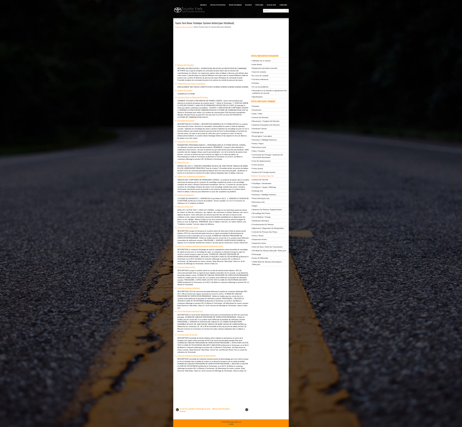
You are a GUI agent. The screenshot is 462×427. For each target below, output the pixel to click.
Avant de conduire (259, 72)
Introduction (256, 110)
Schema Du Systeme (184, 90)
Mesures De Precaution (185, 65)
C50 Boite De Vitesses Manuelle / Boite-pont (269, 251)
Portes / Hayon (258, 144)
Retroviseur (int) (258, 202)
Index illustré (257, 64)
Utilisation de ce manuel (261, 61)
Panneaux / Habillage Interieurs (264, 195)
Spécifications (257, 97)
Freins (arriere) (258, 165)
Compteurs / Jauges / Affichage (264, 187)
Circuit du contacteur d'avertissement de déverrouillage (196, 356)
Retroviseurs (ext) (259, 147)
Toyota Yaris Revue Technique (184, 27)
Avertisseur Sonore (259, 129)
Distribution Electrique (260, 221)
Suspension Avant (259, 243)
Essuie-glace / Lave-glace (262, 136)
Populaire (259, 5)
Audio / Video (257, 114)
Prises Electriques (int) (260, 198)
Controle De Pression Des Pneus (264, 232)
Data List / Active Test (185, 206)
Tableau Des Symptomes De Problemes (191, 176)
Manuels (203, 5)
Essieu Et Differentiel (260, 258)
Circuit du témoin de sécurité (187, 335)
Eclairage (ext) (257, 132)
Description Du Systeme (185, 121)
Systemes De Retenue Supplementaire (267, 209)
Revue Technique (235, 5)
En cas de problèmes (260, 87)
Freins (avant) (257, 168)
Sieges (254, 206)
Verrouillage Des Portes (261, 213)
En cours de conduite (260, 76)
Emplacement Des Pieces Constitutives (191, 84)
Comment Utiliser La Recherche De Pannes (192, 97)
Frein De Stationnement (261, 161)
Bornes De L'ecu (183, 162)
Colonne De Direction (260, 117)
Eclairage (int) (257, 191)
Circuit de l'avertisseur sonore (187, 227)
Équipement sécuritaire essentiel (264, 68)
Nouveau (248, 5)
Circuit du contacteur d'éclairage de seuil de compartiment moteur (200, 246)
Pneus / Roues (257, 236)
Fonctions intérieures (260, 79)
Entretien (255, 83)
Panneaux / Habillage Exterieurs (264, 140)
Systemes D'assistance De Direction (266, 125)
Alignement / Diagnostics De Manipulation (268, 228)
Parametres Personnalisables (187, 141)
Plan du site (271, 5)
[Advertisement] (212, 46)
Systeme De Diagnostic (185, 195)
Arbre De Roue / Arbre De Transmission (267, 247)
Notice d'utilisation (217, 5)
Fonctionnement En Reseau (263, 224)
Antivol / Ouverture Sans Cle (263, 176)
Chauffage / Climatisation (261, 183)
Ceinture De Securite (260, 180)
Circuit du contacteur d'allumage (188, 288)
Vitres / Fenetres (258, 151)
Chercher (283, 5)
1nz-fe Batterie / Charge (261, 217)
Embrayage (256, 254)
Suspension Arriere (259, 239)
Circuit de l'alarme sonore (186, 267)
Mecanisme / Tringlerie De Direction (265, 121)
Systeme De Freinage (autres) (263, 172)
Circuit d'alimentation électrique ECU (190, 311)
